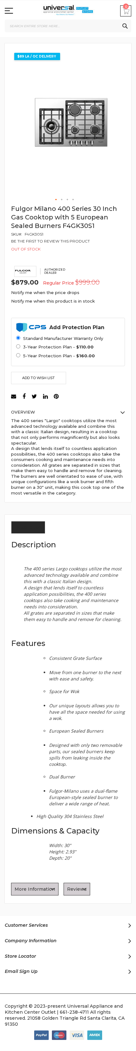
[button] (56, 200)
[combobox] (68, 26)
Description (28, 527)
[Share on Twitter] (34, 396)
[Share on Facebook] (24, 396)
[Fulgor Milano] (25, 271)
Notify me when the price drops (45, 292)
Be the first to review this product (50, 241)
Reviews (77, 889)
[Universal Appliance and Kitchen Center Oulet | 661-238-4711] (68, 11)
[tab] (28, 528)
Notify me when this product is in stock (53, 301)
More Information (35, 889)
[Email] (14, 397)
